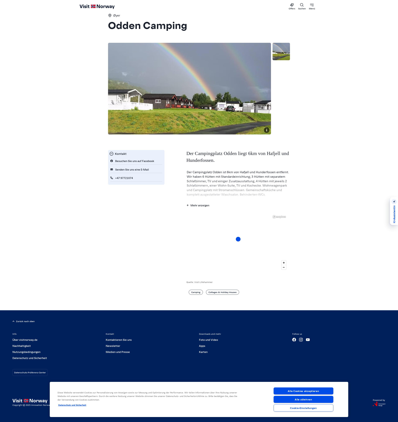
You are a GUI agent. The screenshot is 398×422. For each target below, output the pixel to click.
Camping (195, 292)
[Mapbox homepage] (279, 217)
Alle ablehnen (303, 399)
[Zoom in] (284, 262)
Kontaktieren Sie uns (119, 339)
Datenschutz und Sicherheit (29, 358)
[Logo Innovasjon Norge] (379, 404)
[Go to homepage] (102, 6)
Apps (202, 345)
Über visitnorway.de (24, 339)
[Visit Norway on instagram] (301, 340)
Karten (203, 352)
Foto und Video (208, 339)
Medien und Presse (118, 352)
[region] (199, 399)
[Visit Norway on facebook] (294, 340)
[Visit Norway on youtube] (308, 340)
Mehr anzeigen (199, 205)
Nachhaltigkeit (21, 345)
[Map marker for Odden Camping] (238, 239)
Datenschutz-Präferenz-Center (30, 372)
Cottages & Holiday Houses (222, 292)
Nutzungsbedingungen (26, 352)
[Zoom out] (284, 267)
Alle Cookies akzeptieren (303, 391)
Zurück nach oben (25, 321)
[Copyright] (266, 130)
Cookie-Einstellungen (303, 408)
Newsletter (113, 345)
